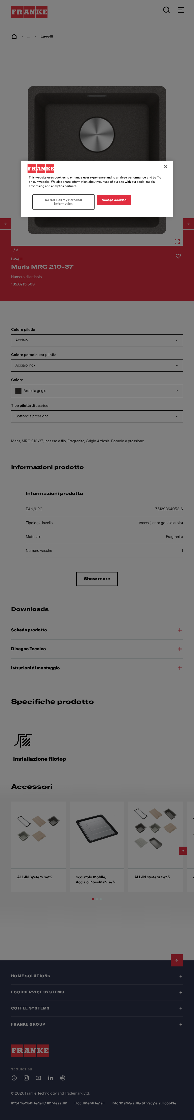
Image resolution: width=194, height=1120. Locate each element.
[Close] (165, 166)
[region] (97, 189)
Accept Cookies (114, 199)
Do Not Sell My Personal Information (63, 201)
